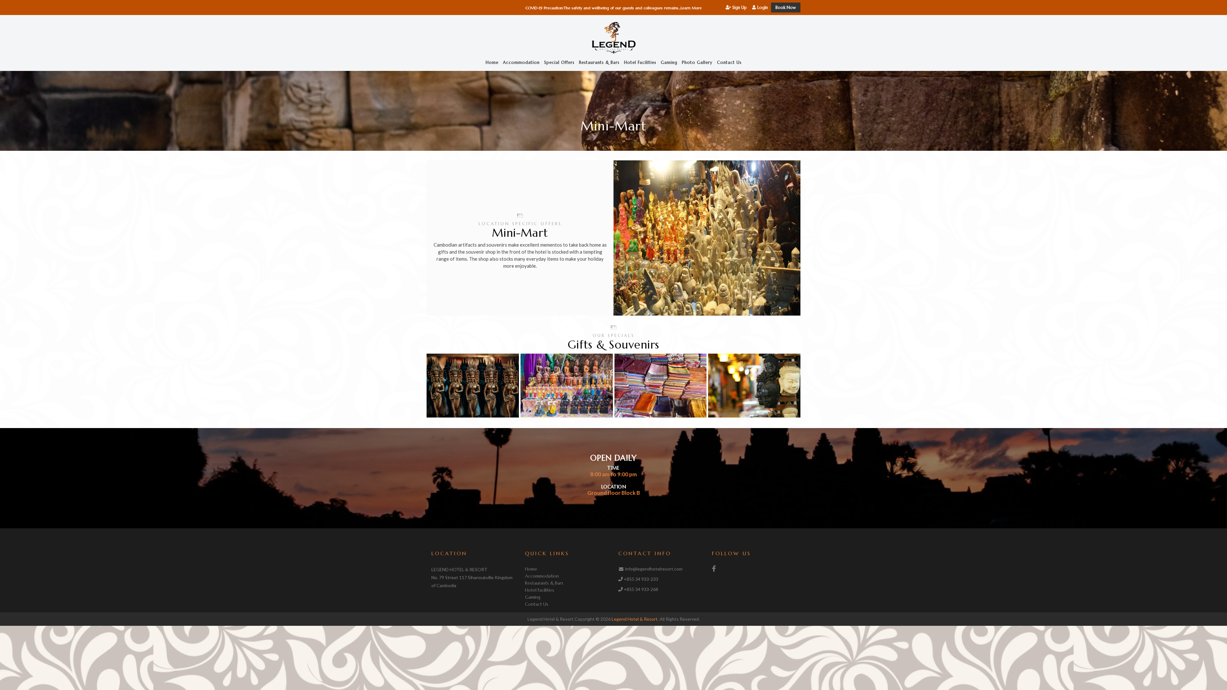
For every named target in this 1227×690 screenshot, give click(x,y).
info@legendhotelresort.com (654, 568)
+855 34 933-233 (641, 579)
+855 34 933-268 (641, 589)
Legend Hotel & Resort (635, 619)
